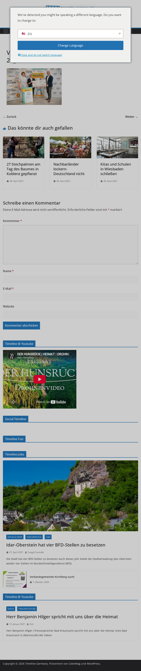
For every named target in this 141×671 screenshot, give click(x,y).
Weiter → (131, 117)
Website (8, 306)
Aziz (32, 624)
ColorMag (74, 663)
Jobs (48, 537)
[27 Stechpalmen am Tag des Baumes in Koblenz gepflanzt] (23, 139)
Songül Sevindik (36, 552)
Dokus (11, 608)
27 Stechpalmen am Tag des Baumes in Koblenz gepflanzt (23, 169)
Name (8, 271)
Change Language (70, 45)
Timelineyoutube (27, 608)
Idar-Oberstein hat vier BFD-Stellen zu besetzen (55, 545)
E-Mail (8, 289)
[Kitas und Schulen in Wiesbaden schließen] (117, 139)
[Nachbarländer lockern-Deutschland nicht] (70, 139)
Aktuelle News (15, 537)
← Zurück (9, 117)
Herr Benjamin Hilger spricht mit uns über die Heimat (62, 616)
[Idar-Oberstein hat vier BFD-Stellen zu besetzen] (70, 495)
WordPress (93, 663)
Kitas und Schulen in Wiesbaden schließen (115, 169)
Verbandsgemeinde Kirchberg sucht (52, 577)
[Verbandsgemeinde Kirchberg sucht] (15, 579)
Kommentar (12, 221)
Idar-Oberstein (34, 537)
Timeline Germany (36, 663)
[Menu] (5, 31)
